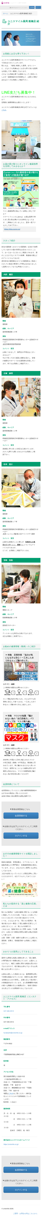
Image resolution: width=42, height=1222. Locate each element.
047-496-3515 (9, 1011)
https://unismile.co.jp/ (11, 1144)
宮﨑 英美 (8, 560)
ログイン (38, 7)
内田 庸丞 (8, 274)
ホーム (5, 13)
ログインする (21, 835)
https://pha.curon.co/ (12, 229)
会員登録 (32, 7)
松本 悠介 (8, 464)
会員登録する (21, 815)
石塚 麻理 (8, 373)
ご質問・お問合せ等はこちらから (25, 1213)
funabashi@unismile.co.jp (13, 1033)
